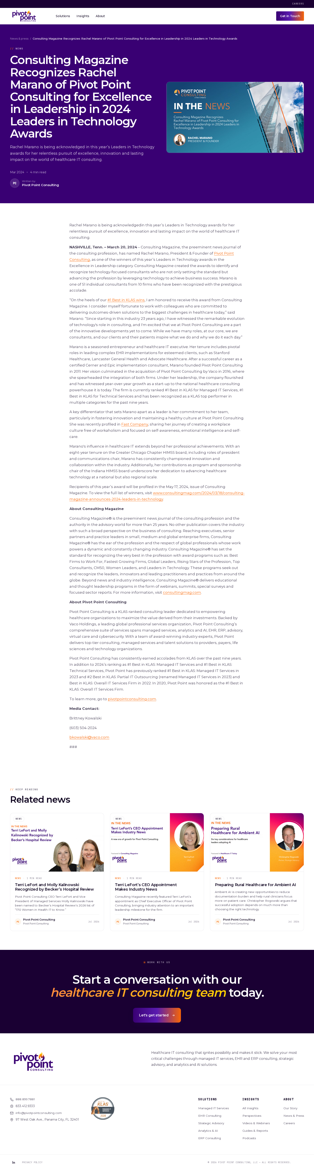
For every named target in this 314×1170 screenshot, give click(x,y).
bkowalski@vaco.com (89, 737)
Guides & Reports (255, 1130)
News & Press (293, 1115)
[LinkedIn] (13, 1162)
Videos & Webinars (256, 1123)
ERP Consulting (209, 1138)
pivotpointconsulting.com (132, 699)
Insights (250, 1099)
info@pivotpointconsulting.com (39, 1113)
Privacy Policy (32, 1162)
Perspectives (251, 1115)
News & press (19, 38)
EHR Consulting (209, 1115)
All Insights (250, 1108)
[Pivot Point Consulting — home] (24, 16)
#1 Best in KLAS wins (126, 300)
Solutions (207, 1099)
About (288, 1099)
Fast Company (134, 424)
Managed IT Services (213, 1108)
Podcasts (249, 1138)
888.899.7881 (25, 1099)
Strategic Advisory (211, 1123)
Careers (298, 3)
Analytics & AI (208, 1130)
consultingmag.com (182, 592)
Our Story (290, 1108)
